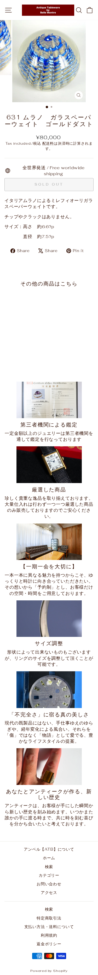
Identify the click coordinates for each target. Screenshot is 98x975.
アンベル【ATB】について (49, 849)
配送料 (48, 143)
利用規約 (49, 935)
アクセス (49, 892)
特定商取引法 (49, 918)
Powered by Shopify (49, 970)
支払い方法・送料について (49, 926)
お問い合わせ (49, 883)
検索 (49, 866)
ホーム (49, 857)
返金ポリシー (49, 943)
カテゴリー (49, 875)
